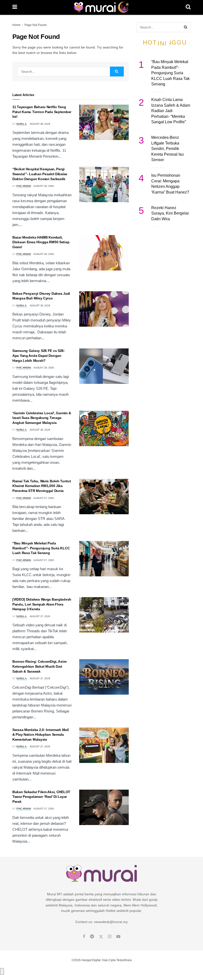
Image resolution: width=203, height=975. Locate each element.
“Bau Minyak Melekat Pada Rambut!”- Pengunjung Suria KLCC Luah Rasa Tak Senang (41, 548)
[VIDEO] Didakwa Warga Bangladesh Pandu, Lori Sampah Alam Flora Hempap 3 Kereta (41, 604)
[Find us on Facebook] (84, 937)
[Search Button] (188, 7)
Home (16, 25)
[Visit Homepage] (101, 7)
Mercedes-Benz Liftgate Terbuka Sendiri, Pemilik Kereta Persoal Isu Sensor (167, 148)
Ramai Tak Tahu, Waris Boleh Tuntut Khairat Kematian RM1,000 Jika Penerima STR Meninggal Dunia (41, 486)
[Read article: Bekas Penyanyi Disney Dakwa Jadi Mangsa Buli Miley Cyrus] (104, 309)
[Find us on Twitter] (101, 937)
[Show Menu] (14, 7)
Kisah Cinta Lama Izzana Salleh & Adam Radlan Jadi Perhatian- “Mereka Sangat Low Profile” (170, 111)
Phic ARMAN (23, 186)
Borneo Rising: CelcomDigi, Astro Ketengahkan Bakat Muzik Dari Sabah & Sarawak (39, 666)
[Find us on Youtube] (118, 937)
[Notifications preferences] (2, 971)
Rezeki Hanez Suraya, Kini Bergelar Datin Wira (170, 213)
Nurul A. (21, 123)
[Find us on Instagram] (109, 937)
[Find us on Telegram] (92, 937)
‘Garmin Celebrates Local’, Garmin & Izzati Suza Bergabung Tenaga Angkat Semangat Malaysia (41, 418)
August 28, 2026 (40, 123)
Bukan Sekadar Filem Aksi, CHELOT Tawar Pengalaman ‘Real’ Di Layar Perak (41, 797)
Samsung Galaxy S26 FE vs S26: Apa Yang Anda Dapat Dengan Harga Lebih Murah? (38, 355)
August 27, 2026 (43, 498)
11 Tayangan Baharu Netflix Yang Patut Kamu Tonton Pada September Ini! (41, 112)
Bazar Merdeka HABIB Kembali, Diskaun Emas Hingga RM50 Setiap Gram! (40, 242)
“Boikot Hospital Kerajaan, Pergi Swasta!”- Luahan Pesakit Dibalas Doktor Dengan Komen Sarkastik (39, 174)
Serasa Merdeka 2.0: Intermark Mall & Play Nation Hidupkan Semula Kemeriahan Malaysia (40, 734)
